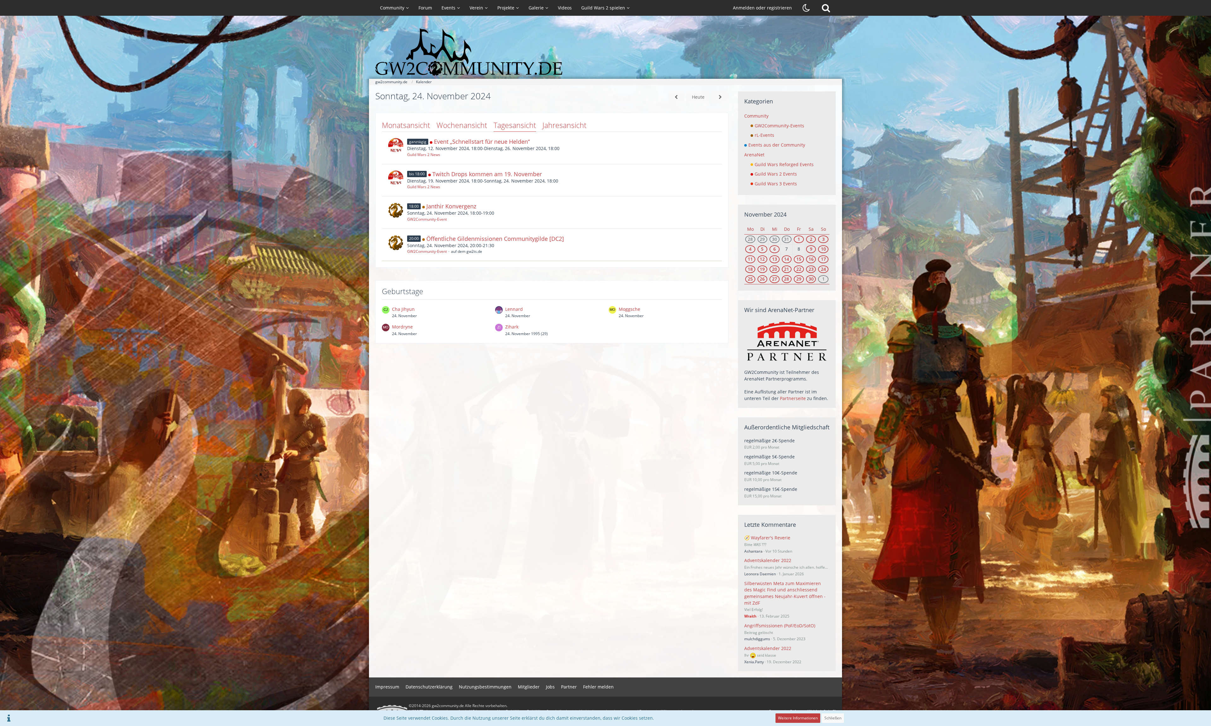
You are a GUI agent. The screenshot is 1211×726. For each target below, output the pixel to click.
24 (823, 269)
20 (774, 269)
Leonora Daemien (760, 574)
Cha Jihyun (403, 309)
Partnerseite (793, 398)
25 (750, 279)
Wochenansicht (461, 125)
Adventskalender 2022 (767, 560)
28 (750, 239)
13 (774, 259)
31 (786, 239)
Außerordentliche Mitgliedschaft (786, 427)
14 (786, 259)
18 (750, 269)
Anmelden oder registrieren (762, 8)
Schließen (832, 718)
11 (750, 259)
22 (798, 269)
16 (811, 259)
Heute (698, 97)
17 (823, 259)
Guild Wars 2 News (423, 154)
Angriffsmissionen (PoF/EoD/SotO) (779, 626)
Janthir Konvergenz (451, 206)
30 (774, 239)
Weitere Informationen (798, 718)
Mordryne (402, 327)
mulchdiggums (757, 639)
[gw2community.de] (605, 52)
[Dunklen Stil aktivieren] (806, 8)
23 (811, 269)
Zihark (511, 327)
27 (774, 279)
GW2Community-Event (427, 219)
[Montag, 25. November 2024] (720, 97)
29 (762, 239)
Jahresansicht (564, 125)
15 (798, 259)
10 (823, 249)
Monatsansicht (406, 125)
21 (786, 269)
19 (762, 269)
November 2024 (765, 214)
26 (762, 279)
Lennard (514, 309)
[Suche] (826, 8)
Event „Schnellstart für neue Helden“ (482, 141)
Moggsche (629, 309)
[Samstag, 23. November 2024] (676, 97)
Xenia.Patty (754, 662)
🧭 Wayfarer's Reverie (767, 538)
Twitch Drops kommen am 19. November (487, 174)
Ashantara (753, 551)
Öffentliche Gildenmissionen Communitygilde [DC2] (495, 238)
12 (762, 259)
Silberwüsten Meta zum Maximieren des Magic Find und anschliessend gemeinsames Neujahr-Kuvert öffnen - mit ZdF (785, 593)
